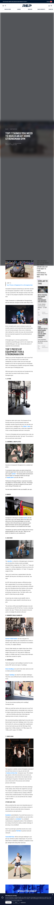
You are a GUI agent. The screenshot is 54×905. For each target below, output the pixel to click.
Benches (30, 9)
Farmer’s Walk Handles (11, 638)
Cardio (19, 9)
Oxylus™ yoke (26, 426)
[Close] (52, 894)
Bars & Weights (41, 9)
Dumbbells (8, 815)
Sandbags (12, 674)
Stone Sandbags (9, 669)
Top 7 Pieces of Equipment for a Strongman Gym (20, 285)
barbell (13, 473)
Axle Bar (10, 561)
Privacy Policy (13, 900)
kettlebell (18, 819)
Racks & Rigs (8, 9)
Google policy (19, 900)
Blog (6, 129)
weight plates (10, 477)
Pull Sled (18, 831)
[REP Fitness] (26, 5)
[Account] (49, 6)
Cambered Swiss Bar (11, 773)
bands (25, 517)
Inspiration (13, 129)
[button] (3, 6)
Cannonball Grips (9, 836)
